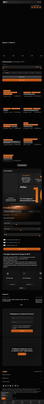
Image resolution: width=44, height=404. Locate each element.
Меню (39, 402)
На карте (23, 80)
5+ (38, 72)
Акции (31, 402)
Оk (3, 398)
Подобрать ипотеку (22, 249)
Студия (7, 72)
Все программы (14, 214)
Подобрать (22, 354)
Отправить (22, 331)
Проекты (13, 402)
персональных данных (27, 325)
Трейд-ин (31, 211)
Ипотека (13, 211)
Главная (22, 402)
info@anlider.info (5, 396)
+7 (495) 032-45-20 (38, 371)
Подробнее (12, 284)
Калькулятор (6, 214)
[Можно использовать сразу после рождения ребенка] (19, 242)
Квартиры (4, 402)
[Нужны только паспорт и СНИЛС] (16, 245)
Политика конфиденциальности (9, 398)
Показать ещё (22, 165)
